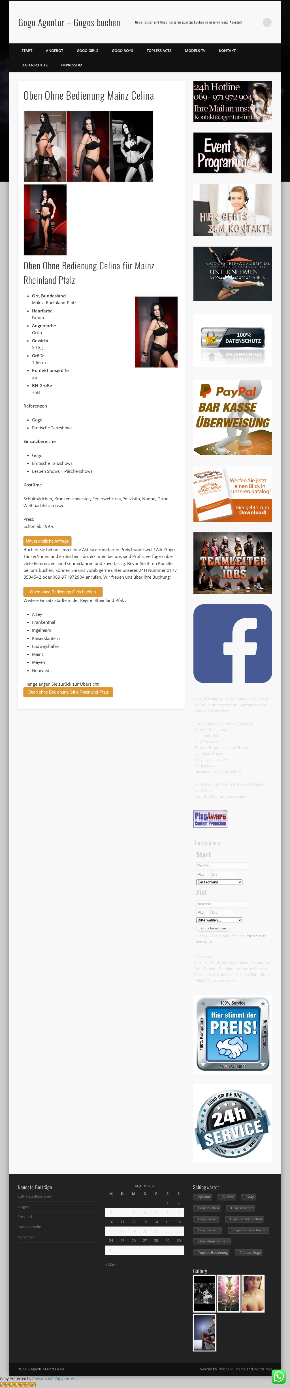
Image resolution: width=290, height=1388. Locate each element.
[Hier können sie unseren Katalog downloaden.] (232, 520)
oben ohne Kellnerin (214, 1241)
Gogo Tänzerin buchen (250, 1230)
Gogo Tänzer (208, 1219)
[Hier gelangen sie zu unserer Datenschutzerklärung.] (232, 365)
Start (27, 50)
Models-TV (195, 50)
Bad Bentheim (29, 1226)
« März (110, 1264)
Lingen (23, 1206)
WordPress (263, 1369)
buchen (228, 1196)
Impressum (71, 65)
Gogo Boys (122, 50)
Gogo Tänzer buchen (246, 1219)
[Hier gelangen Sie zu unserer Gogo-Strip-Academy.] (232, 299)
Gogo (250, 1196)
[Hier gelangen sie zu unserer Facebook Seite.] (232, 681)
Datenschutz (35, 65)
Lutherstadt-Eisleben (35, 1196)
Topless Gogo (250, 1252)
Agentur (204, 1196)
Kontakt (227, 50)
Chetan (38, 1378)
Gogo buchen (208, 1208)
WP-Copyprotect (62, 1378)
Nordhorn (26, 1237)
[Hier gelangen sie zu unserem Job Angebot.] (232, 592)
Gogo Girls (87, 50)
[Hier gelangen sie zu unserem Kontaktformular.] (232, 234)
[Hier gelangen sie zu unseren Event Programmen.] (232, 172)
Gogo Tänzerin (209, 1230)
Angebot (54, 50)
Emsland (25, 1216)
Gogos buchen (242, 1208)
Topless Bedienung (213, 1252)
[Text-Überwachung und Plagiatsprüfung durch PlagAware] (210, 826)
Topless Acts (159, 50)
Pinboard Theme (232, 1369)
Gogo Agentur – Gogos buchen (69, 22)
